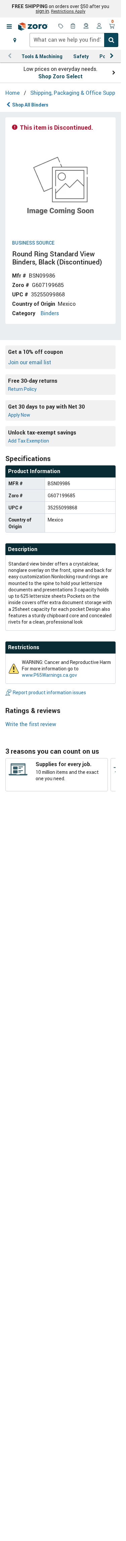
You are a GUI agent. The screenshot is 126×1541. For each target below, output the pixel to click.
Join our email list (29, 362)
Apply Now (19, 415)
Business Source (33, 243)
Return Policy (22, 389)
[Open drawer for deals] (60, 26)
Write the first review (30, 724)
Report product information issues (49, 692)
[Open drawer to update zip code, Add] (15, 40)
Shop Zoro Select (60, 76)
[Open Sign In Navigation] (99, 26)
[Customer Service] (86, 26)
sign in (42, 11)
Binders (50, 313)
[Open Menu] (9, 26)
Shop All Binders (30, 104)
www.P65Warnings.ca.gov (49, 675)
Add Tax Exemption (28, 441)
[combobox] (74, 40)
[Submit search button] (111, 40)
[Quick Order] (73, 26)
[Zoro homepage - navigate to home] (32, 26)
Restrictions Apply (68, 11)
